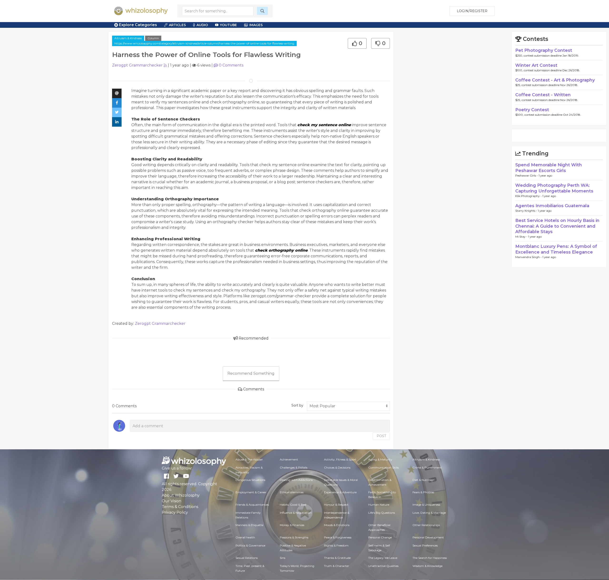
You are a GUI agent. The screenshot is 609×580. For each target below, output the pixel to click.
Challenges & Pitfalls (293, 467)
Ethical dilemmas (292, 492)
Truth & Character (336, 566)
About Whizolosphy (181, 495)
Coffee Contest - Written (543, 94)
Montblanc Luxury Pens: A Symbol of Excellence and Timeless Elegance (556, 249)
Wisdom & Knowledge (427, 566)
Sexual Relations (247, 558)
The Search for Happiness (430, 558)
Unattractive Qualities (383, 566)
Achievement (289, 459)
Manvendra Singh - (528, 257)
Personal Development (428, 537)
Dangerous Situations (250, 480)
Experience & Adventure (340, 492)
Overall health (245, 537)
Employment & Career (251, 492)
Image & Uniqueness (426, 504)
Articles (177, 25)
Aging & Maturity (380, 459)
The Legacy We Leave (382, 558)
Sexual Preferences (425, 545)
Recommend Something (251, 373)
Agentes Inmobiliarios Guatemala (552, 205)
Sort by (297, 405)
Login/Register (472, 11)
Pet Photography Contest (543, 50)
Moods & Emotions (336, 525)
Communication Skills (383, 467)
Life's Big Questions (381, 512)
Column (153, 38)
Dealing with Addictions (296, 480)
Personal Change (380, 537)
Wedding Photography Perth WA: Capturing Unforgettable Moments (554, 188)
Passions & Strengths (294, 537)
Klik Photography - (528, 196)
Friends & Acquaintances (252, 504)
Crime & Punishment (427, 467)
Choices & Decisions (337, 467)
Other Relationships (426, 525)
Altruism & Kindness (128, 38)
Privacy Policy (175, 512)
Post (381, 436)
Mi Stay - (521, 236)
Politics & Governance (250, 545)
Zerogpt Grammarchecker (137, 65)
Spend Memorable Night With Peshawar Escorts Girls (548, 167)
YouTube (228, 25)
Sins (282, 558)
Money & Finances (292, 525)
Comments (231, 65)
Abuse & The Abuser (249, 459)
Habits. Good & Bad (293, 504)
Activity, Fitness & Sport (340, 459)
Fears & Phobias (423, 492)
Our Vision (171, 501)
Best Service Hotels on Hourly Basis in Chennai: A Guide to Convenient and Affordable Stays (557, 226)
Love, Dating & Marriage (429, 512)
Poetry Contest (532, 109)
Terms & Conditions (180, 506)
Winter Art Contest (536, 65)
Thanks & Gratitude (337, 558)
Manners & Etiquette (249, 525)
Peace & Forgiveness (337, 537)
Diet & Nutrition (423, 480)
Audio (202, 25)
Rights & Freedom (336, 545)
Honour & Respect (336, 504)
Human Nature (378, 504)
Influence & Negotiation (296, 512)
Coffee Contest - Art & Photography (555, 80)
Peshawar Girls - (527, 175)
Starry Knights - (526, 210)
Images (256, 25)
